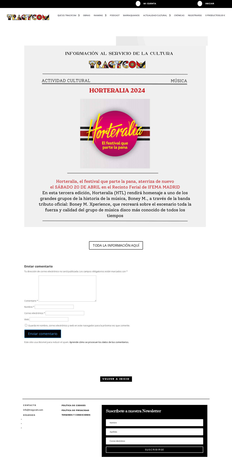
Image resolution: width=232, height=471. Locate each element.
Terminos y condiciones (76, 415)
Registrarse (195, 15)
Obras (86, 15)
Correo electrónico (34, 313)
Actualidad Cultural (155, 15)
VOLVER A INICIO (116, 379)
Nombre (29, 306)
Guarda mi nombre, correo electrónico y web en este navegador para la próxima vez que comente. (79, 325)
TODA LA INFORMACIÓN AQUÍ (116, 245)
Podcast (115, 15)
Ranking (98, 15)
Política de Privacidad (76, 410)
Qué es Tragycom (67, 15)
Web (26, 319)
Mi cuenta (150, 3)
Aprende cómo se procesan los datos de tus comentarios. (99, 342)
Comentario (31, 300)
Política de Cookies (74, 405)
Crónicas (179, 15)
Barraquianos (131, 15)
